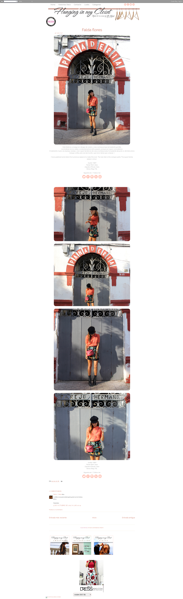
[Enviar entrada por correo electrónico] (61, 481)
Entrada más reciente (58, 518)
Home (53, 5)
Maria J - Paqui (57, 494)
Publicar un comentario (55, 509)
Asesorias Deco (64, 5)
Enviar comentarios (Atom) (95, 527)
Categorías (96, 5)
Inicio (94, 518)
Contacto (77, 5)
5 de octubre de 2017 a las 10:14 (67, 505)
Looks (86, 5)
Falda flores (92, 30)
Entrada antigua (128, 518)
